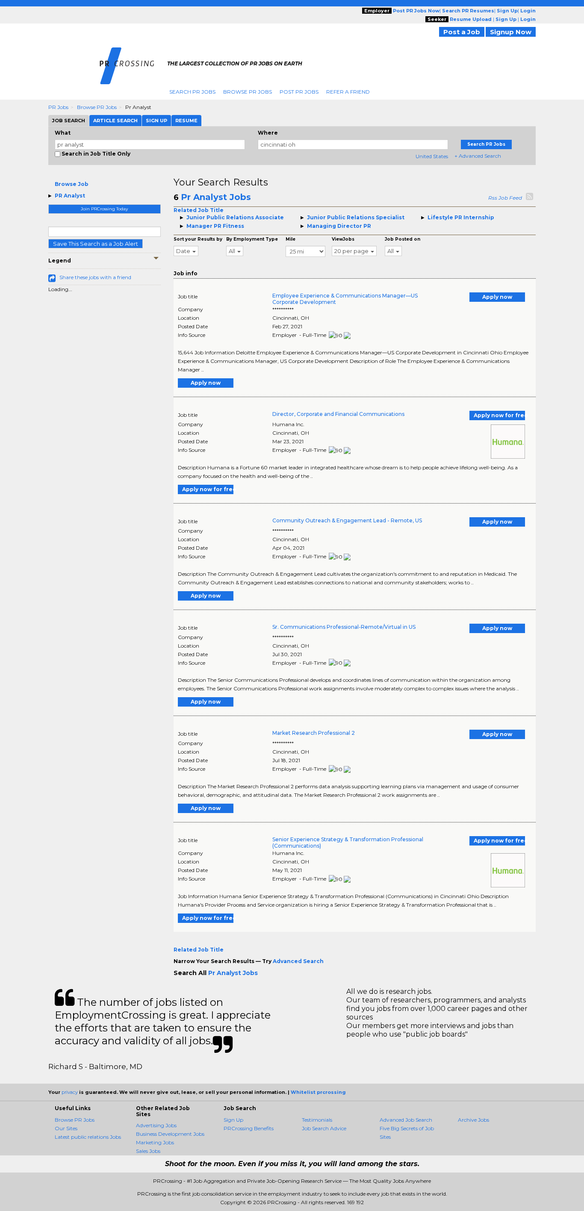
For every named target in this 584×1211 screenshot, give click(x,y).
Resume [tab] (186, 121)
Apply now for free (499, 415)
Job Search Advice (324, 1128)
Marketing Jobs (155, 1142)
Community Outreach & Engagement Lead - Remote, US (347, 520)
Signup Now (510, 32)
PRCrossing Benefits (249, 1128)
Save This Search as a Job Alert (95, 243)
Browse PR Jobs (247, 91)
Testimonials (317, 1120)
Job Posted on (402, 239)
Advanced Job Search (406, 1120)
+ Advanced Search (477, 156)
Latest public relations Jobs (88, 1137)
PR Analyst (70, 195)
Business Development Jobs (170, 1134)
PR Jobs (58, 107)
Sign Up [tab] (156, 121)
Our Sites (66, 1128)
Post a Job (461, 32)
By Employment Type (252, 239)
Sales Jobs (148, 1151)
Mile (290, 239)
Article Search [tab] (115, 121)
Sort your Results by (198, 239)
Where (268, 133)
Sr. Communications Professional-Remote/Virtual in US (344, 627)
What (63, 133)
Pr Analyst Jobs (216, 197)
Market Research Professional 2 (313, 733)
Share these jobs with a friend (95, 277)
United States (432, 156)
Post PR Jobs (299, 91)
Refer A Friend (348, 91)
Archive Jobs (473, 1120)
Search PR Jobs (192, 91)
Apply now (497, 297)
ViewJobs (343, 239)
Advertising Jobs (156, 1125)
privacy (70, 1092)
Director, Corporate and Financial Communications (338, 414)
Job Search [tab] (68, 121)
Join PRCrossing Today (104, 209)
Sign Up (233, 1120)
